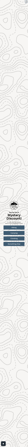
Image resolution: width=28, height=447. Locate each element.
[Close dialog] (26, 2)
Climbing (14, 238)
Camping (14, 233)
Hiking (14, 227)
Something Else (14, 244)
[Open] (3, 443)
